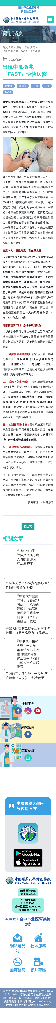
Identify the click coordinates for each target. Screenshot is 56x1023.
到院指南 (28, 734)
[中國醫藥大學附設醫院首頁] (25, 19)
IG (28, 710)
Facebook (18, 710)
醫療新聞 (30, 47)
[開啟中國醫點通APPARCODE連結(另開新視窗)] (28, 833)
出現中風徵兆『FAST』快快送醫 (21, 51)
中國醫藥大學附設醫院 (28, 880)
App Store (28, 862)
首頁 (5, 47)
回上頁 (28, 526)
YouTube (37, 710)
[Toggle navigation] (50, 19)
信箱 (28, 758)
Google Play (28, 853)
